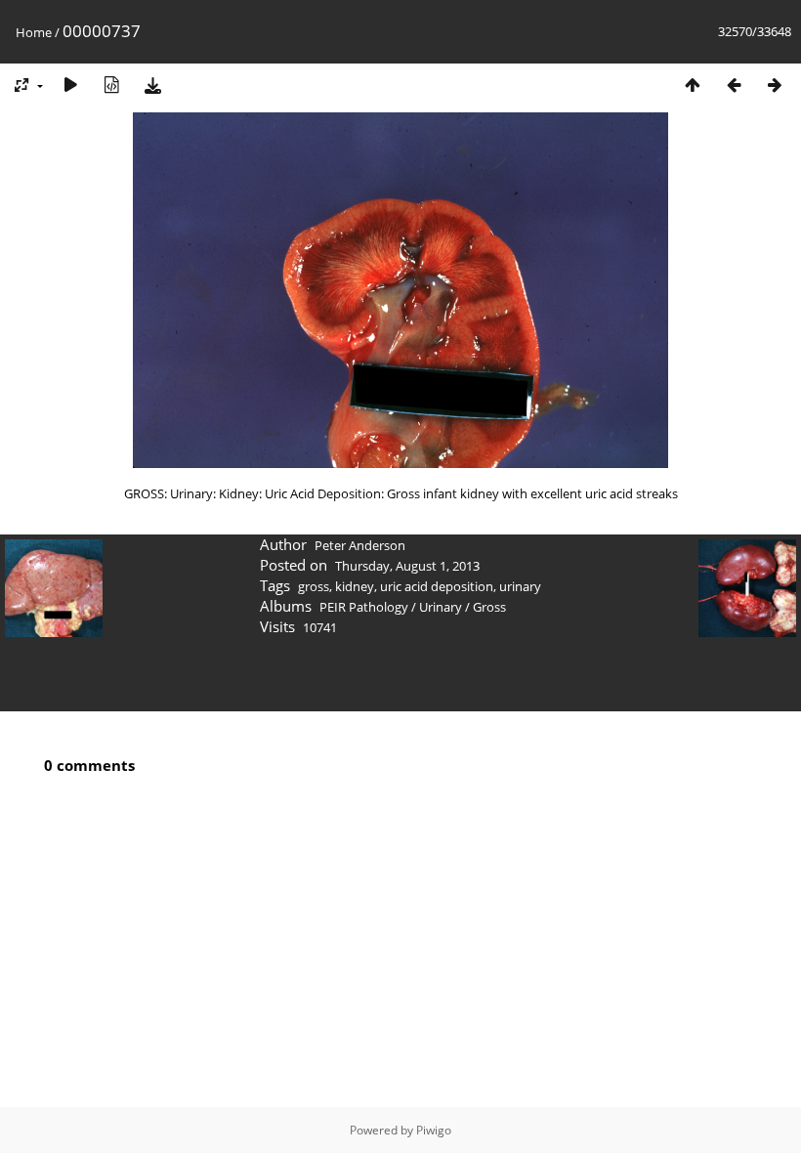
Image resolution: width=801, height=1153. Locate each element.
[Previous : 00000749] (733, 84)
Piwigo (433, 1130)
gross (313, 586)
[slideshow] (70, 84)
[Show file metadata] (111, 84)
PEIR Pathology (363, 607)
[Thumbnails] (692, 84)
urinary (520, 586)
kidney (354, 586)
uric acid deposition (436, 586)
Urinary (440, 607)
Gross (489, 607)
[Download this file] (152, 84)
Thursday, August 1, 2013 (407, 566)
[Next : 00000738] (774, 84)
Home (34, 32)
